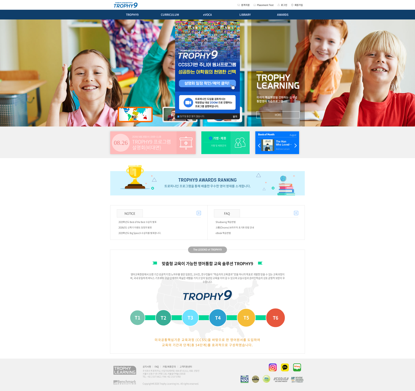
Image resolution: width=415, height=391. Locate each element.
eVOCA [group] (207, 15)
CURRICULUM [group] (170, 15)
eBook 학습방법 (223, 233)
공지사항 (147, 366)
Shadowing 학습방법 (226, 221)
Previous (259, 146)
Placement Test (265, 4)
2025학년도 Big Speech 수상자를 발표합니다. (140, 233)
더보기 (199, 213)
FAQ (157, 366)
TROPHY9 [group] (132, 15)
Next (295, 146)
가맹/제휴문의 (169, 366)
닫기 (235, 116)
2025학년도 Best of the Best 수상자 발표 (138, 221)
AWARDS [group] (282, 15)
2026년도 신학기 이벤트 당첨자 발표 (135, 227)
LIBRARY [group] (245, 15)
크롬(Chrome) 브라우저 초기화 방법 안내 (235, 227)
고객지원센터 (186, 366)
